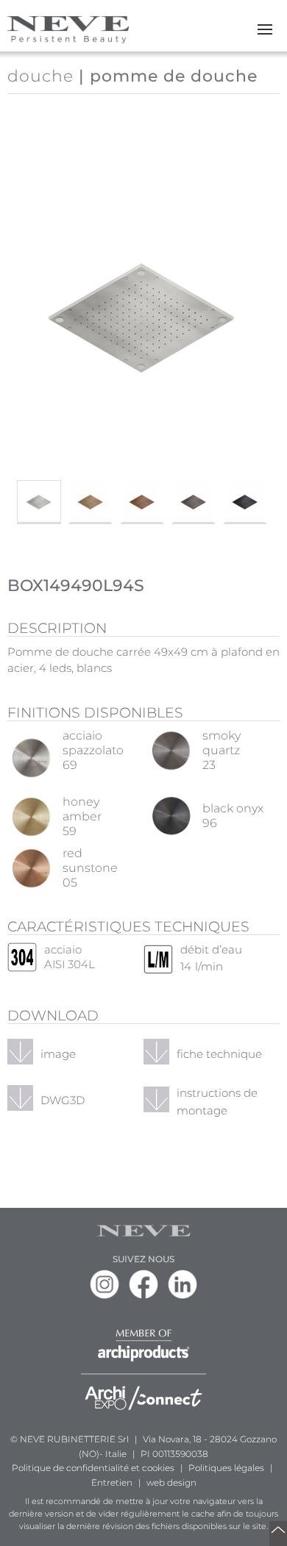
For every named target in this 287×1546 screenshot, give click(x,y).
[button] (265, 29)
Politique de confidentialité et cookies (93, 1467)
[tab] (39, 502)
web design (171, 1482)
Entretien (111, 1482)
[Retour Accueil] (68, 29)
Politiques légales (226, 1467)
